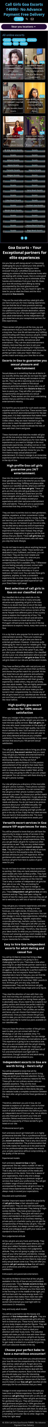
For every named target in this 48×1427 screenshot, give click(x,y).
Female (7, 40)
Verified (7, 43)
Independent (19, 40)
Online (24, 43)
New (16, 43)
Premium (32, 40)
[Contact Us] (32, 19)
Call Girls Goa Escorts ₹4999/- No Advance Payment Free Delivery (24, 9)
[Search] (27, 19)
